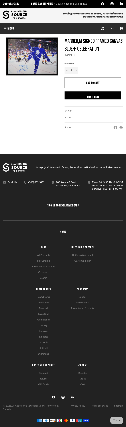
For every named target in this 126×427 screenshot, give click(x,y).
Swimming (43, 354)
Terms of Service (99, 406)
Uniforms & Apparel (82, 255)
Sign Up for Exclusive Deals (63, 205)
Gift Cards (43, 384)
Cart (82, 384)
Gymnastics (43, 320)
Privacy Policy (78, 406)
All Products (43, 255)
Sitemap (118, 406)
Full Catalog (43, 261)
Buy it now (93, 97)
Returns (43, 379)
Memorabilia (82, 303)
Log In (82, 379)
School (82, 297)
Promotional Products (43, 266)
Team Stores (43, 297)
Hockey (43, 325)
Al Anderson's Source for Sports (28, 406)
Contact (43, 373)
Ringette (43, 337)
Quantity (69, 64)
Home (63, 232)
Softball (43, 348)
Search (43, 278)
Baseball (43, 308)
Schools (43, 342)
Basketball (43, 314)
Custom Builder (82, 261)
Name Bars (43, 303)
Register (82, 373)
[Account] (121, 28)
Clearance (43, 272)
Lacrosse (43, 331)
